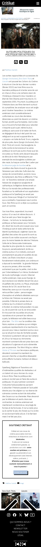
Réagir (22, 483)
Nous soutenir (20, 532)
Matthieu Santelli (10, 483)
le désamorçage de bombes (14, 165)
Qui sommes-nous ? (20, 522)
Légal (21, 535)
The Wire (15, 321)
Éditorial (19, 18)
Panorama (11, 18)
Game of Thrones (9, 350)
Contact (20, 525)
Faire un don (20, 472)
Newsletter (20, 528)
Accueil (3, 18)
